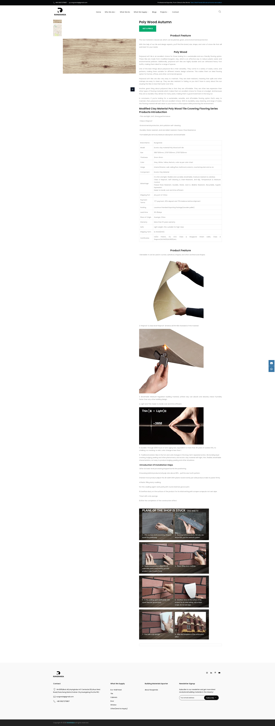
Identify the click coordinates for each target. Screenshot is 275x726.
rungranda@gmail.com (79, 3)
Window (113, 705)
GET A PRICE (148, 28)
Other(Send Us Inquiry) (119, 709)
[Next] (132, 56)
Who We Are (110, 12)
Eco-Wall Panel (116, 690)
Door (112, 701)
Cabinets (113, 697)
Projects (163, 12)
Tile (111, 693)
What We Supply (140, 12)
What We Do (125, 12)
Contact (175, 12)
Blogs (154, 12)
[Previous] (66, 56)
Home (98, 12)
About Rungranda (151, 690)
